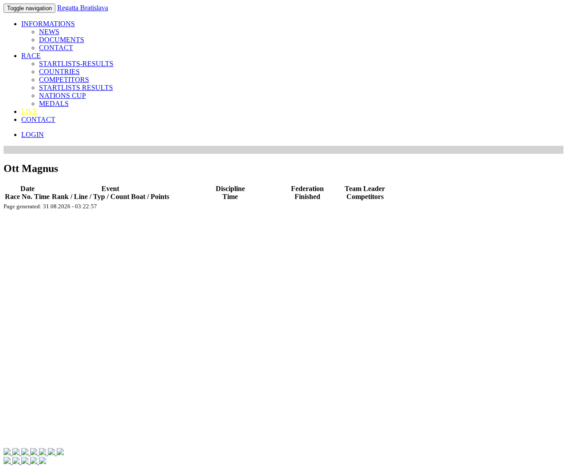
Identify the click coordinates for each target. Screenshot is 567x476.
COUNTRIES (59, 71)
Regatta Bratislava (82, 8)
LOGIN (32, 134)
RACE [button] (31, 55)
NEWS (49, 31)
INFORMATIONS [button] (48, 23)
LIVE (29, 111)
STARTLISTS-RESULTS (76, 63)
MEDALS (54, 103)
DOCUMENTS (61, 39)
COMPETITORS (64, 79)
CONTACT (56, 47)
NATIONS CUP (62, 95)
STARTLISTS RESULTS (76, 87)
